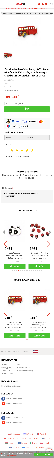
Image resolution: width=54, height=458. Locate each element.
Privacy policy (6, 368)
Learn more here (11, 456)
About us (4, 365)
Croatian (36, 438)
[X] (2, 453)
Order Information (24, 368)
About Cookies (7, 374)
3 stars (22, 150)
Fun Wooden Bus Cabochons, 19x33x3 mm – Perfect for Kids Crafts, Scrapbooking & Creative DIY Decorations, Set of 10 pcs (14, 325)
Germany (10, 438)
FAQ (18, 365)
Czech (48, 438)
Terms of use (6, 371)
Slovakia (16, 447)
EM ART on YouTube (14, 403)
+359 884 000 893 (40, 8)
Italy (35, 443)
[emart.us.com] (16, 4)
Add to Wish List (13, 90)
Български (15, 434)
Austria (23, 438)
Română (43, 434)
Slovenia (29, 447)
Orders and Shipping (25, 371)
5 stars (32, 150)
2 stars (17, 150)
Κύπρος (42, 447)
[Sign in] (43, 4)
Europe (24, 443)
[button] (12, 270)
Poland (46, 443)
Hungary (12, 443)
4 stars (27, 150)
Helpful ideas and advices (11, 386)
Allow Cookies (43, 454)
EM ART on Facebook (14, 398)
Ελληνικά (29, 434)
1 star (12, 150)
